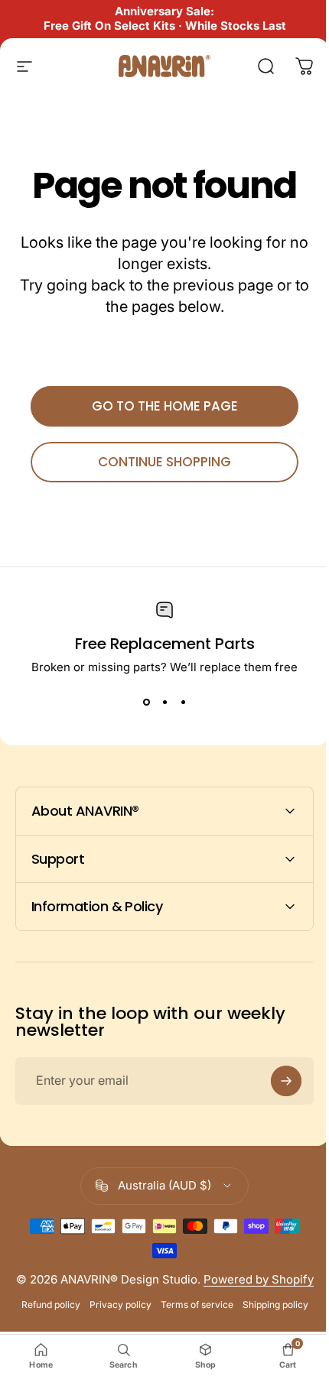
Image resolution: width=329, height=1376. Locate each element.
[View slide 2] (164, 702)
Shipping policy (269, 1319)
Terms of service (191, 1319)
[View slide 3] (183, 702)
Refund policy (44, 1319)
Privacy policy (114, 1319)
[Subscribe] (274, 1081)
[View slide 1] (146, 702)
